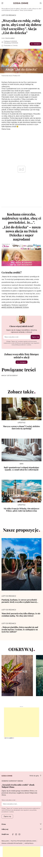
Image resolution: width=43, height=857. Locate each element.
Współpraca (28, 843)
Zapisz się (35, 337)
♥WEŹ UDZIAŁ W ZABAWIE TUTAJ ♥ (15, 307)
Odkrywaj (5, 829)
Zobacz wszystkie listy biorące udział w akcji (21, 356)
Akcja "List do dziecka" (10, 375)
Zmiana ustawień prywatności (12, 843)
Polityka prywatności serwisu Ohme (23, 841)
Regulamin (5, 841)
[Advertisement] (21, 722)
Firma (4, 824)
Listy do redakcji (15, 8)
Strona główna (6, 8)
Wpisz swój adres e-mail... (9, 800)
